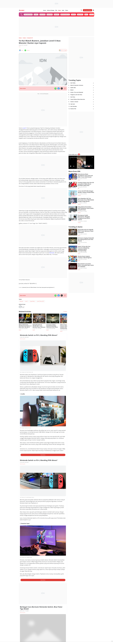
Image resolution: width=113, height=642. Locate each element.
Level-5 (24, 128)
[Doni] (20, 306)
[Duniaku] (21, 10)
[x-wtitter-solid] (62, 88)
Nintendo (51, 252)
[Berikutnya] (67, 319)
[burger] (93, 10)
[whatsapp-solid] (55, 88)
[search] (81, 10)
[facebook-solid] (59, 88)
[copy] (65, 88)
